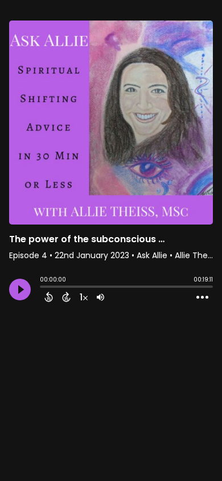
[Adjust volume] (100, 297)
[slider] (43, 288)
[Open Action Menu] (202, 297)
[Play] (20, 289)
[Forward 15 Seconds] (66, 297)
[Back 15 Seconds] (48, 297)
